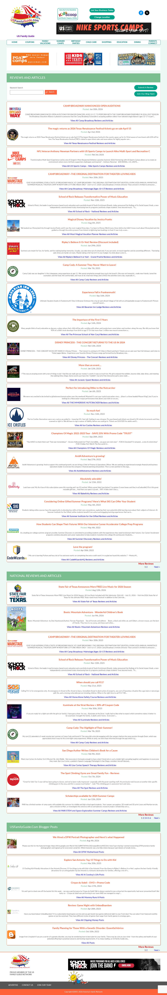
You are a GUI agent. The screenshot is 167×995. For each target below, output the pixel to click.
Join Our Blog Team (146, 94)
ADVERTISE (13, 985)
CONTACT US (27, 985)
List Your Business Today (102, 10)
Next (156, 567)
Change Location (102, 17)
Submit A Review (145, 87)
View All (92, 121)
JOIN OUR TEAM (44, 985)
